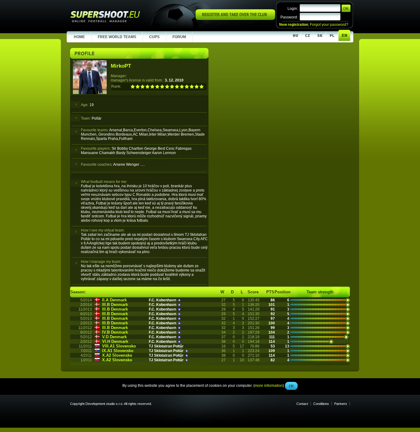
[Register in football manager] (235, 19)
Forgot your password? (329, 24)
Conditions (321, 404)
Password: (289, 17)
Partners (340, 404)
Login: (292, 8)
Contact (302, 404)
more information (269, 138)
